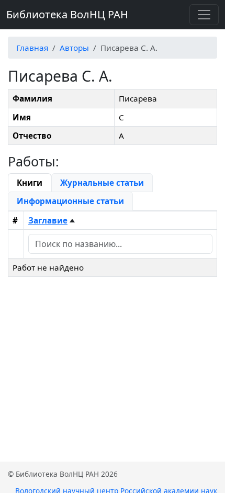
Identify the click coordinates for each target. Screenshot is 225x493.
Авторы (74, 47)
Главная (32, 47)
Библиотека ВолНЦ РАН (67, 14)
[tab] (29, 182)
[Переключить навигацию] (204, 14)
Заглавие (48, 220)
